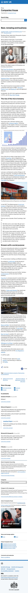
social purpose (5, 274)
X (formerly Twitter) (7, 388)
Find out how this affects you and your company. (11, 496)
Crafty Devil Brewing (19, 175)
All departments (11, 569)
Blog (2, 8)
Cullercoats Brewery (11, 290)
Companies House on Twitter (9, 548)
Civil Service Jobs (21, 502)
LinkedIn (4, 390)
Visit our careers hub (5, 505)
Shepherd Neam (5, 78)
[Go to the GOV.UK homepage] (6, 2)
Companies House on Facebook (10, 546)
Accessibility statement (7, 571)
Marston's (20, 87)
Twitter (6, 362)
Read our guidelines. (5, 557)
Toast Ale (3, 278)
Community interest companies (11, 373)
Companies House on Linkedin (9, 543)
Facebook (18, 388)
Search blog (4, 17)
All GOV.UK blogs (5, 567)
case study (20, 328)
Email (17, 390)
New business (21, 373)
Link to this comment (5, 401)
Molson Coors (4, 89)
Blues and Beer (5, 325)
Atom (17, 537)
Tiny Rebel (3, 180)
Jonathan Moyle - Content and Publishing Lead (11, 31)
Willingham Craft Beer (7, 343)
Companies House (9, 10)
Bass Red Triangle (14, 95)
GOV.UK (3, 569)
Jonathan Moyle (7, 421)
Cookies (17, 571)
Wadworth (13, 89)
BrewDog (8, 158)
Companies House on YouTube (9, 545)
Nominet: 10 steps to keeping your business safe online (20, 380)
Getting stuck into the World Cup (8, 379)
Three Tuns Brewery (8, 69)
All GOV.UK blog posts (17, 567)
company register (13, 123)
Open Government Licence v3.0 (9, 577)
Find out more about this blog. (8, 475)
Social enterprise (5, 374)
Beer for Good (4, 334)
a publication (11, 261)
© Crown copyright (14, 589)
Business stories (7, 33)
